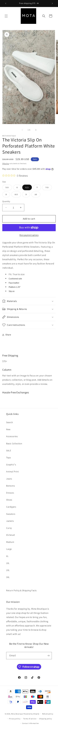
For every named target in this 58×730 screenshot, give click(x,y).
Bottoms (10, 485)
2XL (8, 570)
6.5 (27, 187)
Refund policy (47, 714)
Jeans (9, 478)
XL (7, 556)
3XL (8, 577)
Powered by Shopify (31, 714)
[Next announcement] (52, 3)
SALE (8, 450)
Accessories (12, 436)
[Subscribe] (48, 655)
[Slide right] (35, 129)
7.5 (48, 188)
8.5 (18, 195)
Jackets (10, 521)
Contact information (30, 723)
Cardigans (11, 506)
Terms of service (29, 719)
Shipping (5, 163)
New (8, 429)
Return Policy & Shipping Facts (21, 590)
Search (9, 422)
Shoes (9, 499)
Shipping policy (45, 719)
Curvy (9, 528)
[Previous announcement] (5, 3)
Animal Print (12, 471)
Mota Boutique (17, 714)
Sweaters (10, 514)
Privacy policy (14, 719)
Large (9, 549)
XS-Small (10, 535)
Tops (8, 457)
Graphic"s (11, 464)
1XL (8, 563)
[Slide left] (22, 129)
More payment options (29, 235)
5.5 (9, 188)
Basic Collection (14, 443)
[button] (6, 16)
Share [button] (8, 334)
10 (37, 195)
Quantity (6, 201)
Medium (10, 542)
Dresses (10, 492)
